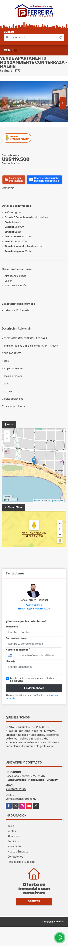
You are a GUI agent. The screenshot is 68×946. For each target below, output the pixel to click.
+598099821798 (16, 789)
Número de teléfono (18, 649)
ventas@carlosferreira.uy (35, 608)
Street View (19, 138)
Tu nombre (12, 626)
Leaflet (37, 500)
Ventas (12, 831)
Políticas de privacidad (21, 861)
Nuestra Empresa (18, 851)
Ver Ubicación (32, 533)
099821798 (35, 604)
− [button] (7, 438)
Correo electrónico (17, 638)
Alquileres (13, 836)
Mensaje (11, 661)
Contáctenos (15, 856)
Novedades (14, 846)
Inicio (11, 826)
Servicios (13, 841)
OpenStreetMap (58, 500)
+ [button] (7, 433)
